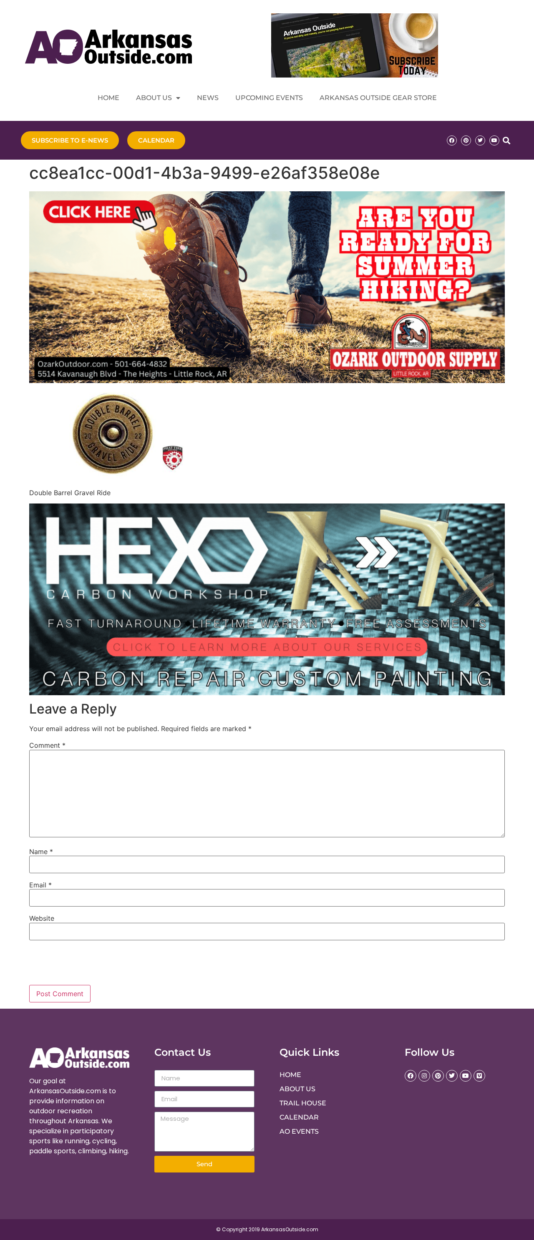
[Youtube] (494, 140)
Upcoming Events (269, 98)
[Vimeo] (479, 1076)
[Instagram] (424, 1076)
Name (41, 851)
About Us (154, 98)
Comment (47, 745)
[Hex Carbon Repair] (267, 693)
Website (41, 918)
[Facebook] (452, 140)
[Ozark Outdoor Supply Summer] (267, 380)
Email (40, 885)
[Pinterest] (466, 140)
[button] (506, 140)
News (208, 98)
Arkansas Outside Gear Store (378, 98)
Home (108, 98)
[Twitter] (480, 140)
